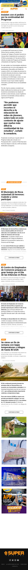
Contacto (15, 566)
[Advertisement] (14, 166)
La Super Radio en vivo (12, 564)
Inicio (3, 564)
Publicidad (24, 564)
